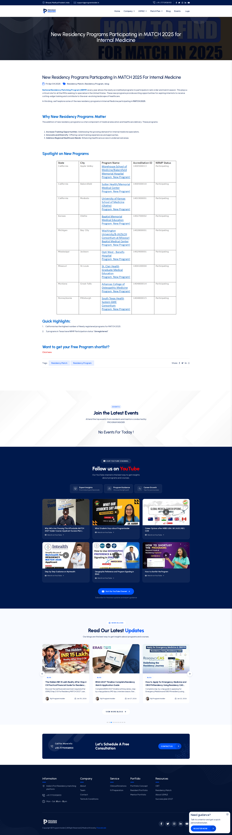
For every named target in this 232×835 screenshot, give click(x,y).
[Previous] (42, 673)
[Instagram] (174, 824)
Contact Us (166, 746)
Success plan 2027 (164, 799)
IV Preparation (116, 790)
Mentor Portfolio (138, 794)
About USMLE (162, 794)
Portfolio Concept (139, 786)
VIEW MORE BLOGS (114, 712)
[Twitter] (167, 824)
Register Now (200, 828)
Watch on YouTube (54, 535)
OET (158, 786)
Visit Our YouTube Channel (116, 591)
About (83, 786)
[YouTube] (187, 824)
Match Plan (155, 11)
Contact (84, 794)
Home (117, 11)
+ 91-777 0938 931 (164, 2)
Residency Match (59, 363)
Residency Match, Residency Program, (85, 83)
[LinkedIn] (180, 824)
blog (107, 83)
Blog (168, 11)
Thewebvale (101, 828)
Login (187, 11)
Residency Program (82, 363)
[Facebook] (161, 824)
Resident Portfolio (139, 790)
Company (128, 11)
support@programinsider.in (88, 3)
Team (82, 790)
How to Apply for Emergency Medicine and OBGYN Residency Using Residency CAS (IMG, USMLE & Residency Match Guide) (115, 685)
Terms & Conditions (89, 799)
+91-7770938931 (64, 748)
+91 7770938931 (53, 795)
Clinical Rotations (118, 786)
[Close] (227, 814)
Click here (47, 352)
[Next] (189, 673)
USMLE (141, 11)
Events (177, 11)
